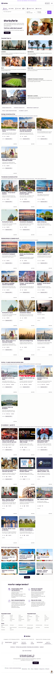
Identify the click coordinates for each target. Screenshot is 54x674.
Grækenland (21, 616)
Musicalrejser (47, 627)
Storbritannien (12, 619)
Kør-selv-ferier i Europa (22, 627)
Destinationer (40, 642)
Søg (49, 12)
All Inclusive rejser (30, 625)
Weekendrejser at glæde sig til (33, 107)
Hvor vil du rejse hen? (7, 11)
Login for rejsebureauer (48, 643)
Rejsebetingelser (8, 642)
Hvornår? (28, 11)
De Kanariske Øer (21, 619)
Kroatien (20, 620)
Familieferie (3, 629)
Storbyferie (3, 627)
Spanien (2, 615)
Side (45, 620)
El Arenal (37, 620)
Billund (37, 615)
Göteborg (28, 619)
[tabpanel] (27, 12)
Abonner (35, 662)
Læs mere (7, 32)
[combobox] (14, 12)
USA (2, 619)
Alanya (28, 615)
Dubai (37, 619)
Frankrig (11, 616)
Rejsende (39, 11)
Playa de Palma (29, 616)
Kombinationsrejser (39, 625)
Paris (45, 615)
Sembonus (12, 646)
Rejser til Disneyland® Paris (13, 628)
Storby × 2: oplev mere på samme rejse (9, 110)
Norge (11, 620)
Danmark (11, 615)
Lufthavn (3, 168)
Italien (2, 616)
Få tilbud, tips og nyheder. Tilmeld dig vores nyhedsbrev (27, 646)
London (46, 616)
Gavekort (42, 646)
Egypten (2, 620)
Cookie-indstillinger (27, 650)
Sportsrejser (38, 627)
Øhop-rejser (47, 625)
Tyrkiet (20, 615)
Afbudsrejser (21, 625)
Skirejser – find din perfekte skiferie (30, 628)
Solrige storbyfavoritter (6, 107)
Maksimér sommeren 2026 (4, 626)
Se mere (27, 358)
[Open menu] (52, 3)
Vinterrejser (12, 625)
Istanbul (28, 620)
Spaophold (12, 629)
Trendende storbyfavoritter (19, 107)
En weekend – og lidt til (23, 110)
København (46, 619)
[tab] (5, 9)
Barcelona (37, 616)
